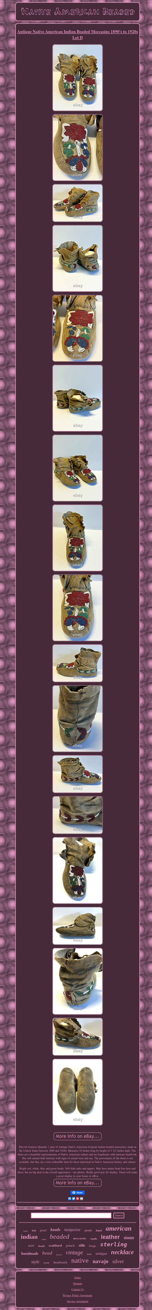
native (80, 1260)
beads (55, 1229)
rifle (82, 1245)
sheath (41, 1246)
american (119, 1228)
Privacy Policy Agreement (77, 1295)
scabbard (55, 1245)
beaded (59, 1236)
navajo (100, 1261)
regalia (93, 1238)
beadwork (60, 1262)
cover (46, 1262)
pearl (43, 1230)
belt (34, 1230)
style (35, 1261)
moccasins (79, 1238)
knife (26, 1231)
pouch (70, 1245)
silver (118, 1261)
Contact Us (77, 1289)
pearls (88, 1230)
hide (89, 1254)
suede (44, 1239)
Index (77, 1277)
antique (101, 1253)
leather (110, 1237)
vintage (74, 1252)
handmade (29, 1253)
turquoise (72, 1229)
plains (59, 1254)
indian (29, 1236)
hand (99, 1230)
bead (47, 1253)
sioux (129, 1237)
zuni (31, 1245)
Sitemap (77, 1283)
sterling (113, 1244)
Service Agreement (77, 1301)
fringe (92, 1245)
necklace (122, 1252)
